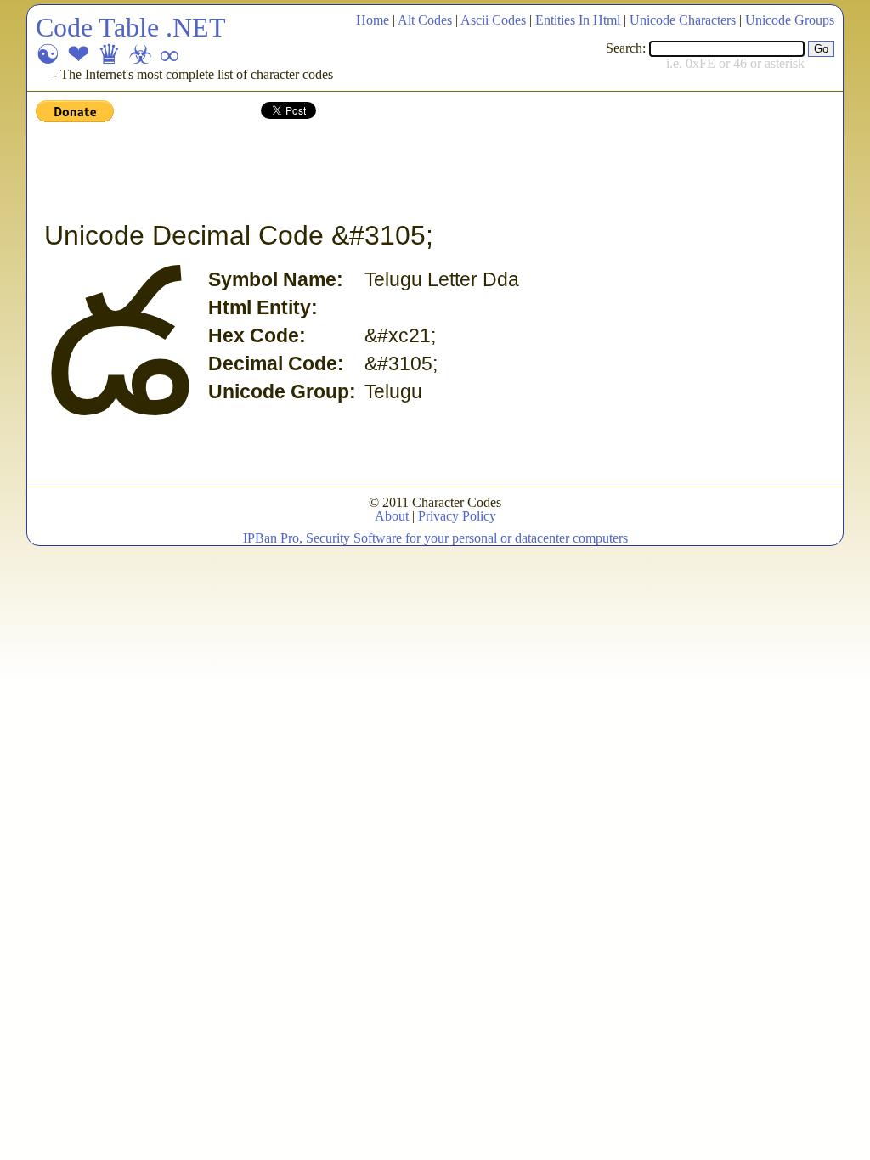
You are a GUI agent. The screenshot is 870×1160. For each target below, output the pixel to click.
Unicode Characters (683, 20)
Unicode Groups (789, 20)
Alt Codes (425, 20)
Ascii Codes (493, 20)
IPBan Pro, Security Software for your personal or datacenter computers (435, 538)
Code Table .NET (131, 27)
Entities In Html (577, 20)
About (392, 516)
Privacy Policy (457, 516)
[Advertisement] (345, 172)
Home (372, 20)
